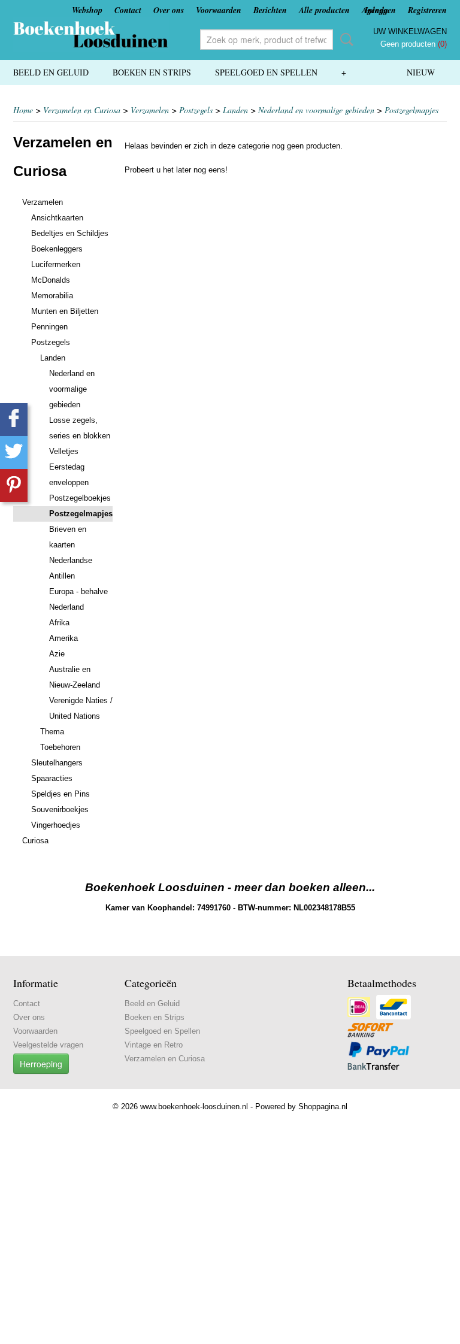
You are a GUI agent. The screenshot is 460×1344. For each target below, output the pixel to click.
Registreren (427, 10)
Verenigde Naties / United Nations (81, 708)
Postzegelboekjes (80, 498)
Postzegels (196, 110)
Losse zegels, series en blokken (79, 428)
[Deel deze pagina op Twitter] (14, 452)
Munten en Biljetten (64, 311)
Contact (127, 10)
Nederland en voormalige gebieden (316, 110)
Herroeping (41, 1064)
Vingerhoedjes (55, 825)
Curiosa (35, 840)
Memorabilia (52, 295)
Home (23, 110)
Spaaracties (51, 778)
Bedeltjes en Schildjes (69, 233)
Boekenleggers (57, 248)
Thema (52, 731)
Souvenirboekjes (60, 809)
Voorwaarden (218, 10)
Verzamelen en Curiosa (81, 110)
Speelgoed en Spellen (266, 72)
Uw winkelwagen (410, 31)
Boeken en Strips (152, 72)
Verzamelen (150, 110)
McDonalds (50, 280)
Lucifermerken (55, 264)
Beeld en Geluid (51, 72)
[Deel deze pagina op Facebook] (14, 419)
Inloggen (380, 10)
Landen (235, 110)
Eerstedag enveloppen (69, 474)
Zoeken (344, 40)
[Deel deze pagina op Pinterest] (14, 485)
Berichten (270, 10)
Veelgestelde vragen (48, 1044)
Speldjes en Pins (60, 793)
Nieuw (421, 72)
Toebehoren (60, 747)
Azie (57, 653)
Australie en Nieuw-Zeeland (74, 677)
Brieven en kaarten (67, 537)
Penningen (49, 326)
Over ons (168, 10)
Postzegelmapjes (411, 110)
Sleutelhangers (57, 762)
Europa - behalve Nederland (78, 599)
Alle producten (324, 10)
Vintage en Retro (154, 1044)
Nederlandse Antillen (70, 568)
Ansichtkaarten (57, 217)
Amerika (63, 638)
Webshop (87, 10)
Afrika (59, 622)
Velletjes (63, 451)
